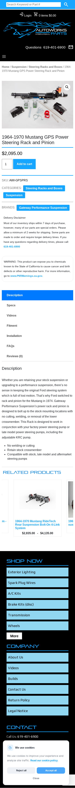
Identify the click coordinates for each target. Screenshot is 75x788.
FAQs (10, 346)
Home (5, 66)
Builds (13, 679)
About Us (15, 657)
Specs (11, 305)
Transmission (19, 615)
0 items (45, 14)
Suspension (19, 66)
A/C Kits (14, 593)
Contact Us (17, 689)
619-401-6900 (54, 47)
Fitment (12, 325)
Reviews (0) (15, 356)
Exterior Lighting (21, 572)
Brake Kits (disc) (21, 604)
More (14, 636)
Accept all (51, 770)
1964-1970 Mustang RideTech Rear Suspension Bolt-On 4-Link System (37, 525)
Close (36, 778)
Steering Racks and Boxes (45, 66)
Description (15, 295)
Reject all (21, 770)
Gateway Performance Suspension (43, 207)
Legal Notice (18, 711)
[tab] (37, 295)
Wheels (14, 626)
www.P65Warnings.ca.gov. (26, 275)
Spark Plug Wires (21, 583)
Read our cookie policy (44, 760)
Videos (11, 315)
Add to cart (24, 164)
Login (25, 14)
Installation (14, 335)
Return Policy (19, 700)
